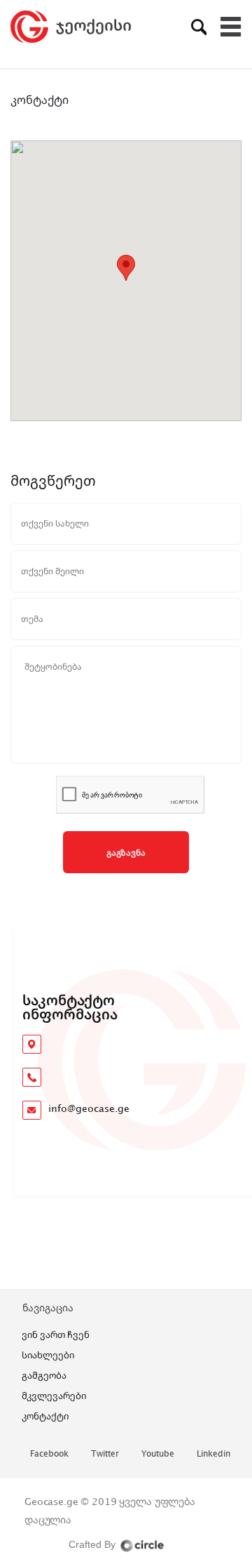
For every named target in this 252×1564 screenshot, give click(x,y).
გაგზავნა (126, 853)
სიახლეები (48, 1354)
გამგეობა (44, 1375)
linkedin (213, 1454)
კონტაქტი (45, 1416)
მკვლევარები (54, 1395)
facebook (49, 1454)
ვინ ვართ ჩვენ (56, 1334)
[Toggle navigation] (230, 26)
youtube (157, 1454)
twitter (105, 1454)
